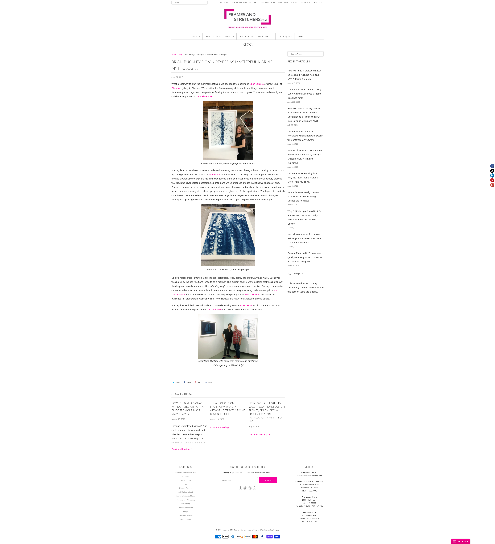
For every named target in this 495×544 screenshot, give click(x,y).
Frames (196, 36)
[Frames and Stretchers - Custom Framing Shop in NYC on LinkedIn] (254, 488)
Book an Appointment (240, 2)
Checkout (317, 2)
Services (245, 36)
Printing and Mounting (186, 500)
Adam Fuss (246, 305)
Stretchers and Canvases (220, 36)
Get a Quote (285, 36)
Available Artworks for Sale (185, 473)
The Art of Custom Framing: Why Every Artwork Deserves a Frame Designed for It (227, 408)
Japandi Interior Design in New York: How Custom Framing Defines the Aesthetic (303, 196)
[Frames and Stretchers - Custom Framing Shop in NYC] (247, 19)
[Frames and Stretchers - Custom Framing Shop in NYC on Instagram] (249, 488)
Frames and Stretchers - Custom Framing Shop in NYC (242, 530)
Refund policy (185, 519)
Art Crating (185, 504)
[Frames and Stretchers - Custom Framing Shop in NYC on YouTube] (245, 488)
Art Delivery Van (205, 96)
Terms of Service (185, 515)
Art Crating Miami (186, 492)
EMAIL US (224, 2)
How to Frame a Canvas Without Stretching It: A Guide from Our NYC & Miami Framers (187, 408)
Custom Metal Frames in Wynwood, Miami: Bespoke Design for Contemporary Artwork (305, 135)
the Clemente (215, 309)
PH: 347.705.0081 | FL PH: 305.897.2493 (271, 2)
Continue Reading (181, 449)
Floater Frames (185, 488)
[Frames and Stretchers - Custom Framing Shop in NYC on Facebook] (240, 488)
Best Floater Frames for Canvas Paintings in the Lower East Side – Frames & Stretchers (305, 238)
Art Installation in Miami (185, 496)
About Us (185, 476)
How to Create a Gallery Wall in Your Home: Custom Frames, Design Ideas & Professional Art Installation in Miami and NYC (267, 412)
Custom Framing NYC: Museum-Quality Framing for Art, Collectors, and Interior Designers (305, 257)
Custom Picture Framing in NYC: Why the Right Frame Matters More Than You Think (304, 177)
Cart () (306, 2)
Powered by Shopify (271, 530)
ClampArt (176, 88)
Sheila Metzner (252, 294)
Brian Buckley (257, 84)
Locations (264, 36)
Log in (294, 2)
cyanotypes (214, 174)
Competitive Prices (185, 508)
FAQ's (185, 511)
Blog (300, 36)
